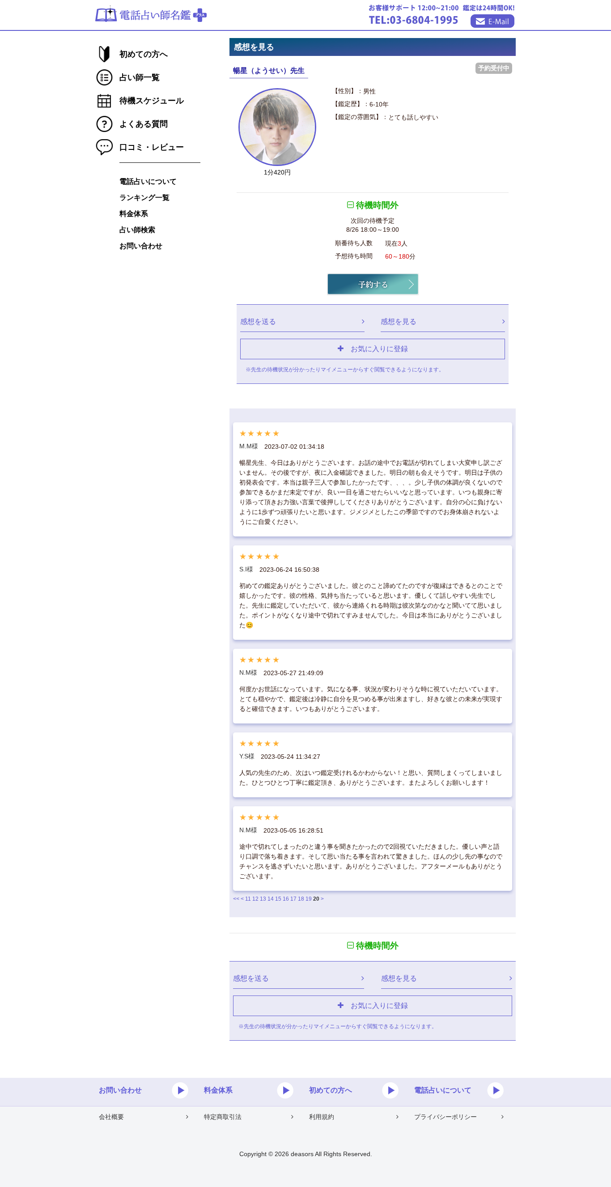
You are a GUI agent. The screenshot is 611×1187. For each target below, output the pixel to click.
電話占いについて (148, 181)
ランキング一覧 (144, 197)
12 (255, 899)
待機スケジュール (151, 100)
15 (278, 899)
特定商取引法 (223, 1116)
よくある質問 (143, 123)
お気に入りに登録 (376, 349)
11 (248, 899)
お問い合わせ (140, 246)
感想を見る (398, 321)
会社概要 (111, 1116)
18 (301, 899)
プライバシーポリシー (445, 1116)
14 (270, 899)
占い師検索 (137, 230)
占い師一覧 (139, 77)
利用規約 (321, 1116)
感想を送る (258, 321)
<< (236, 899)
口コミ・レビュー (151, 147)
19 (309, 899)
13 (263, 899)
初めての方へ (143, 54)
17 (293, 899)
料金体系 (133, 213)
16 (286, 899)
